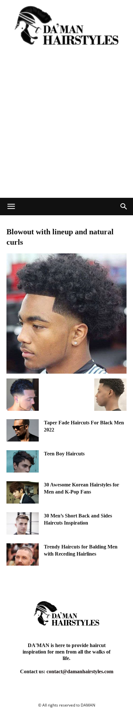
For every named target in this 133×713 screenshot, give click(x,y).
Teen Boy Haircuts (64, 453)
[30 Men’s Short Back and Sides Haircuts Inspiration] (22, 523)
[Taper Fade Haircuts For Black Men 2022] (22, 430)
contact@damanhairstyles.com (79, 671)
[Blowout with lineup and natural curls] (66, 372)
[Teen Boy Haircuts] (22, 461)
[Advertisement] (66, 128)
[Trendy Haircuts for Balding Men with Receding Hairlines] (22, 554)
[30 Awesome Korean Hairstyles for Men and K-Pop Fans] (22, 492)
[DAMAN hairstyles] (66, 29)
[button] (11, 206)
